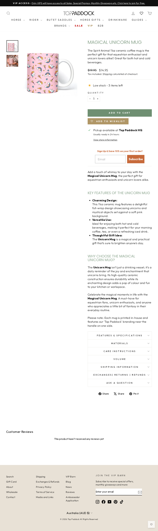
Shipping (107, 74)
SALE (79, 25)
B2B (101, 25)
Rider (34, 19)
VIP (90, 25)
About (9, 486)
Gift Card (11, 481)
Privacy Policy (43, 486)
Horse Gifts (91, 19)
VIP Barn (70, 476)
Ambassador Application (73, 499)
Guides (138, 19)
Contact (10, 497)
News (69, 486)
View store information (105, 139)
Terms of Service (45, 492)
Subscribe (136, 159)
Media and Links (44, 497)
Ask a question (119, 382)
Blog (68, 481)
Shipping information (120, 367)
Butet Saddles (60, 19)
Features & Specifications (120, 335)
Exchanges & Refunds (47, 481)
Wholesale (11, 492)
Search (10, 476)
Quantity (96, 92)
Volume (119, 359)
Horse (17, 19)
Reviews (70, 492)
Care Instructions (120, 351)
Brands (61, 25)
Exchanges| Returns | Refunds (120, 374)
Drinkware (117, 19)
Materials (119, 343)
